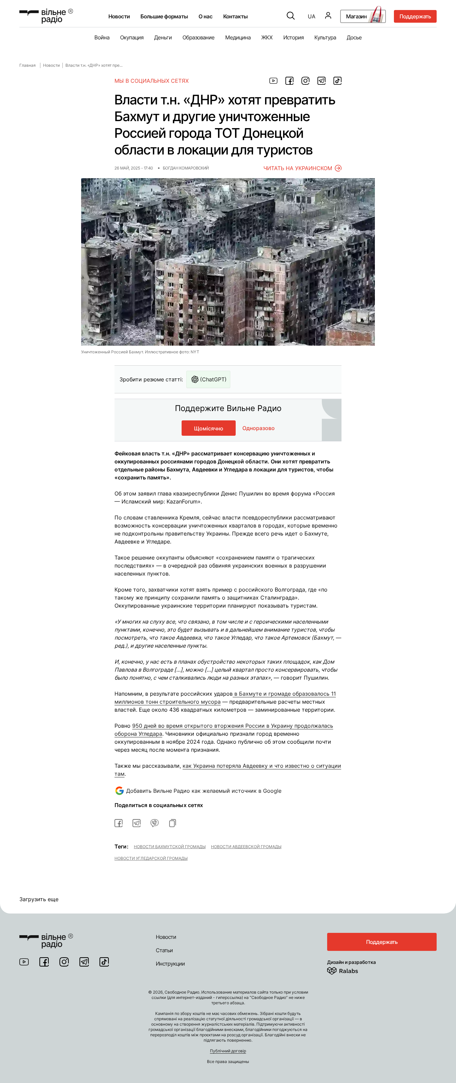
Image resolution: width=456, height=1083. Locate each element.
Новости (119, 16)
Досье (354, 37)
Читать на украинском (297, 168)
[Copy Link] (173, 823)
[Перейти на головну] (46, 937)
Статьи (164, 950)
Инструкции (170, 963)
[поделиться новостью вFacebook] (118, 823)
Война (101, 37)
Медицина (238, 37)
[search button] (291, 16)
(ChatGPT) (213, 379)
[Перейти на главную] (46, 16)
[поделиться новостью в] (273, 81)
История (293, 37)
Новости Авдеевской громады (246, 846)
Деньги (163, 37)
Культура (325, 37)
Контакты (235, 16)
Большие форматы (164, 16)
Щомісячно (208, 428)
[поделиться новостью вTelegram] (137, 823)
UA (311, 16)
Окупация (132, 37)
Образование (199, 37)
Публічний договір (228, 1050)
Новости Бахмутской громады (170, 846)
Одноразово (258, 428)
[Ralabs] (350, 969)
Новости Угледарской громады (151, 858)
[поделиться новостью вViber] (155, 823)
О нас (206, 16)
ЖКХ (267, 37)
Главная (27, 65)
